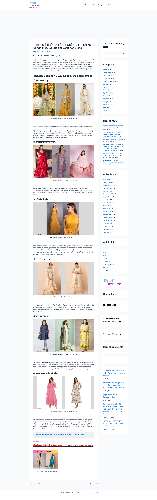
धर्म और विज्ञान (106, 104)
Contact (110, 5)
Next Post (94, 483)
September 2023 (108, 194)
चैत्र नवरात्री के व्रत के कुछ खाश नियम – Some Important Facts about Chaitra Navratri (113, 134)
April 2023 (106, 208)
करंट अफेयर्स (106, 99)
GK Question (87, 5)
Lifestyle (105, 84)
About (117, 5)
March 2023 (107, 211)
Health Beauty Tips (99, 5)
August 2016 (107, 226)
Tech (104, 90)
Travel (105, 96)
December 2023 (108, 185)
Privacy (124, 5)
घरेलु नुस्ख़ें (105, 102)
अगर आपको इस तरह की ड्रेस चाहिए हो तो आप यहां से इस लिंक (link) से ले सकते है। (60, 434)
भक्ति (104, 107)
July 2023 (106, 200)
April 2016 (106, 232)
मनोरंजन (105, 110)
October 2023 (107, 191)
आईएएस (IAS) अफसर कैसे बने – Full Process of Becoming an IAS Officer (112, 155)
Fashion (105, 69)
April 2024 (106, 179)
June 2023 (106, 203)
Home (105, 252)
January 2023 (107, 217)
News (78, 5)
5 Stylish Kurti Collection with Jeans (46, 471)
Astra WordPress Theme (93, 493)
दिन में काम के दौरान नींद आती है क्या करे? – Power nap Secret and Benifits (114, 373)
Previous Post (35, 483)
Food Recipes (107, 75)
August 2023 (107, 197)
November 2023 (108, 188)
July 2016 (106, 229)
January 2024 (107, 182)
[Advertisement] (78, 22)
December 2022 (108, 220)
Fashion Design (108, 72)
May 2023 (106, 205)
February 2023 (107, 214)
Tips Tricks (106, 93)
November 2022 (108, 223)
